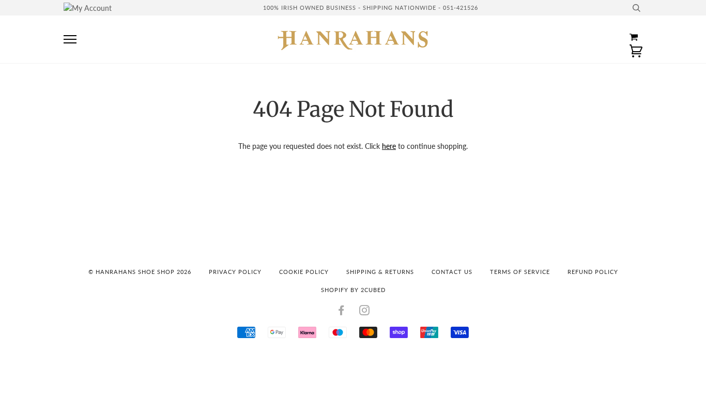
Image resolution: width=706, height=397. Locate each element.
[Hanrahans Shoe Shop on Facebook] (341, 312)
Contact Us (452, 271)
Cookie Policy (304, 271)
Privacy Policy (235, 271)
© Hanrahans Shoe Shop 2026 (139, 271)
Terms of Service (520, 271)
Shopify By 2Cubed (353, 289)
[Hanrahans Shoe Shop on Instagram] (364, 312)
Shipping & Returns (380, 271)
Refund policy (592, 271)
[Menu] (70, 39)
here (389, 146)
